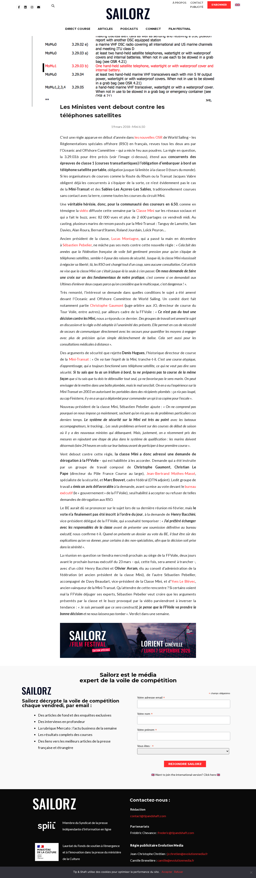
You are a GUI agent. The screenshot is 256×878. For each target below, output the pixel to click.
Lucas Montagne (125, 238)
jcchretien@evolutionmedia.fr (187, 854)
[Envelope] (38, 7)
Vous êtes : (145, 746)
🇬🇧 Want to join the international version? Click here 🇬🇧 (185, 774)
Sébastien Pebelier (77, 245)
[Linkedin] (25, 7)
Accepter (167, 871)
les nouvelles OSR (149, 137)
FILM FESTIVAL (180, 29)
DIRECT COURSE (77, 29)
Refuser (178, 871)
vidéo (83, 210)
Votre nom (145, 713)
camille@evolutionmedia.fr (175, 860)
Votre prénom (147, 729)
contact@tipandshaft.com (148, 816)
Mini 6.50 (138, 126)
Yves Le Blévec (183, 581)
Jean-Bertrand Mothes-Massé (170, 473)
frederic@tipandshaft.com (176, 833)
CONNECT (153, 29)
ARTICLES (105, 29)
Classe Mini (145, 210)
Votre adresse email (151, 697)
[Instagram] (32, 7)
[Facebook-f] (19, 7)
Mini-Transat (79, 359)
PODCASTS (129, 29)
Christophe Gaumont (106, 305)
